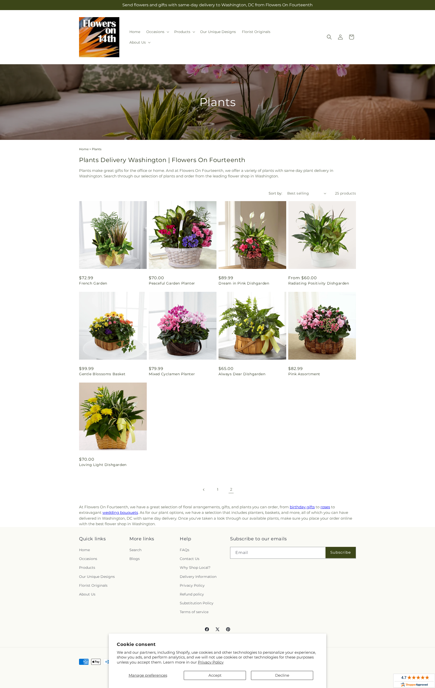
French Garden (93, 283)
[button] (157, 31)
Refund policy (192, 594)
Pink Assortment (304, 374)
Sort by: (275, 193)
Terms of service (194, 612)
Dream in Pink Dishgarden (244, 283)
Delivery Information (198, 576)
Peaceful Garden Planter (172, 283)
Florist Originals (93, 585)
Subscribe (340, 552)
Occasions (88, 558)
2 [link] (231, 489)
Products (87, 567)
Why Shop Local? (195, 567)
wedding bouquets (120, 512)
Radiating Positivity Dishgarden (318, 283)
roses (325, 507)
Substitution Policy (196, 603)
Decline (282, 675)
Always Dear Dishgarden (242, 374)
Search (135, 550)
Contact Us (189, 558)
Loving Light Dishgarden (103, 464)
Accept (215, 675)
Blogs (134, 558)
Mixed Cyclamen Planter (172, 374)
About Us (87, 594)
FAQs (184, 550)
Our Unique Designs (97, 576)
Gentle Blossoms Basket (102, 374)
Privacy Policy (211, 662)
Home (84, 149)
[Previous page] (203, 489)
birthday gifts (302, 507)
